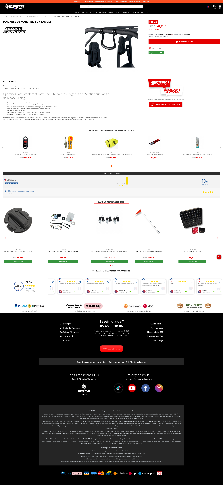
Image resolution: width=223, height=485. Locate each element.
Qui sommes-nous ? (118, 362)
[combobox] (111, 6)
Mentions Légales (138, 362)
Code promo (65, 340)
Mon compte (65, 323)
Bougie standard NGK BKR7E (68, 154)
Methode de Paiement (70, 328)
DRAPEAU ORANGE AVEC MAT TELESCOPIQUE (149, 251)
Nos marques (157, 328)
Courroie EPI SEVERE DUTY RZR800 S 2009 (26, 154)
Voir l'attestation (11, 183)
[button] (78, 46)
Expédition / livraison (69, 332)
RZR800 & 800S (18, 16)
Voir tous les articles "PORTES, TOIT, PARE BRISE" (111, 271)
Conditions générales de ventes (91, 362)
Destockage (158, 340)
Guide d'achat (156, 323)
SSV (11, 16)
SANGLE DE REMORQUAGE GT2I (154, 154)
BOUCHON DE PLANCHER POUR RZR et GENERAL (18, 251)
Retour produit (67, 336)
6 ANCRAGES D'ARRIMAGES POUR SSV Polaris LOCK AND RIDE (109, 251)
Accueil (6, 17)
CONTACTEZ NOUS (111, 348)
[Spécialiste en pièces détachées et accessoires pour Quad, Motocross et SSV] (15, 7)
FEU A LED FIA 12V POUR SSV (192, 251)
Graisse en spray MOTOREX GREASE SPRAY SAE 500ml (197, 154)
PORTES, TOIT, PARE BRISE (44, 16)
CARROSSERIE (29, 16)
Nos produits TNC (155, 336)
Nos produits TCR (155, 332)
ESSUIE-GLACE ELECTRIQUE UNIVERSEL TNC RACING (63, 251)
